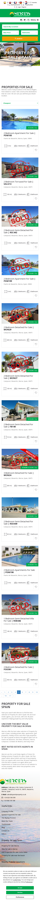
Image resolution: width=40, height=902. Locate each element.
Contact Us (5, 831)
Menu (34, 20)
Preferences (20, 897)
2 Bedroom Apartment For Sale (19, 134)
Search (19, 39)
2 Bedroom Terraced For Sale (18, 183)
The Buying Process (9, 818)
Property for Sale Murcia (10, 846)
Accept (20, 888)
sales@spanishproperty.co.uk (16, 794)
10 (37, 692)
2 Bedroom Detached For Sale (19, 328)
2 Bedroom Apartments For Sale (19, 571)
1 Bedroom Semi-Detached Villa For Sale (19, 619)
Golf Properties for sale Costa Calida (14, 852)
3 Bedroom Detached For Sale (19, 474)
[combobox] (10, 32)
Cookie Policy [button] (17, 880)
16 (6, 696)
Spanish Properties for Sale (11, 815)
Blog (3, 827)
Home (11, 65)
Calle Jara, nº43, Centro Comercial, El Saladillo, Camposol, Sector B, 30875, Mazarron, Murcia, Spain (18, 789)
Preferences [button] (28, 882)
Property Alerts (29, 5)
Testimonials (6, 824)
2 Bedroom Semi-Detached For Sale (18, 231)
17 (10, 696)
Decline (20, 892)
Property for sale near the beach (13, 855)
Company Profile (7, 811)
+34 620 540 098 (9, 797)
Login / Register (22, 7)
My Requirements (15, 5)
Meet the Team (7, 821)
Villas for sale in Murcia (9, 849)
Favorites (34, 2)
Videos (4, 834)
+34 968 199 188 (9, 801)
